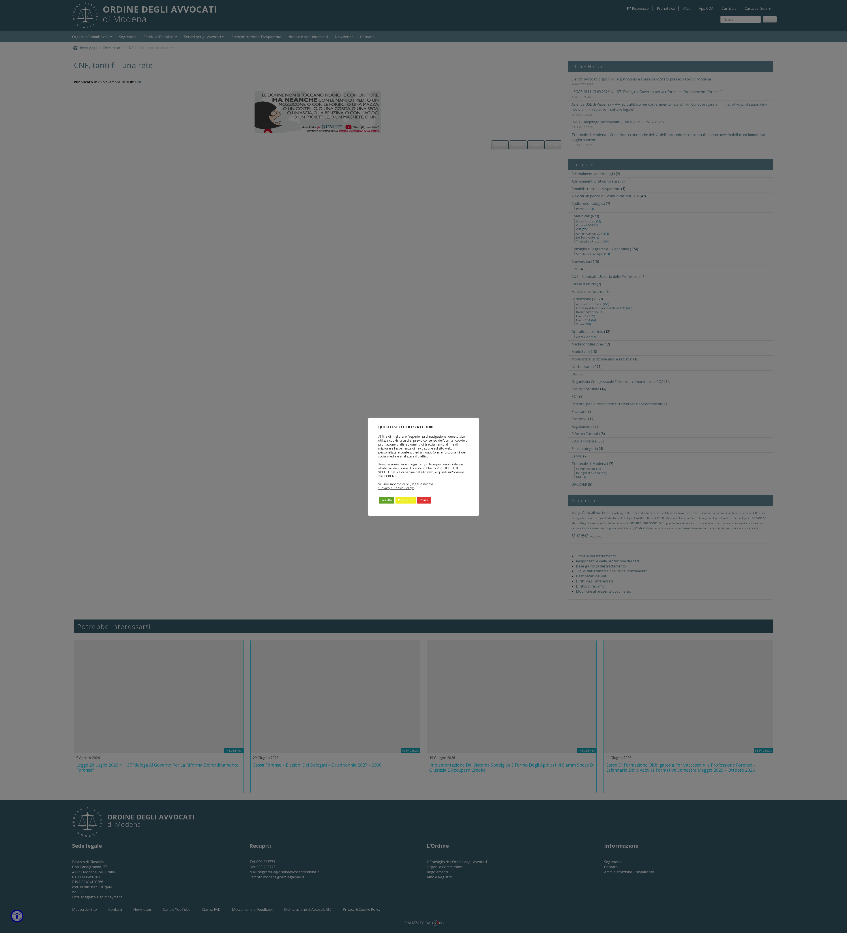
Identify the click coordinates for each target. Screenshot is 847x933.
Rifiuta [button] (424, 500)
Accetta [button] (387, 500)
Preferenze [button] (406, 500)
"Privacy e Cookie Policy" (396, 488)
